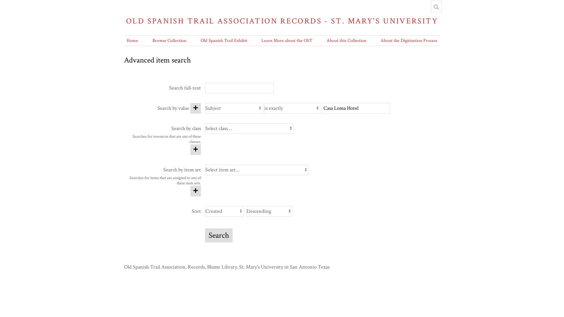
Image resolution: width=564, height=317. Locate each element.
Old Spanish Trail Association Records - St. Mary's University (282, 21)
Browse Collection (169, 41)
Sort (196, 211)
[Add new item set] (195, 191)
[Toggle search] (436, 7)
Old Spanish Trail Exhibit (224, 41)
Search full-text (185, 88)
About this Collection (346, 41)
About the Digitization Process (409, 41)
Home (132, 41)
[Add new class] (195, 149)
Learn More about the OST (286, 41)
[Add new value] (195, 108)
